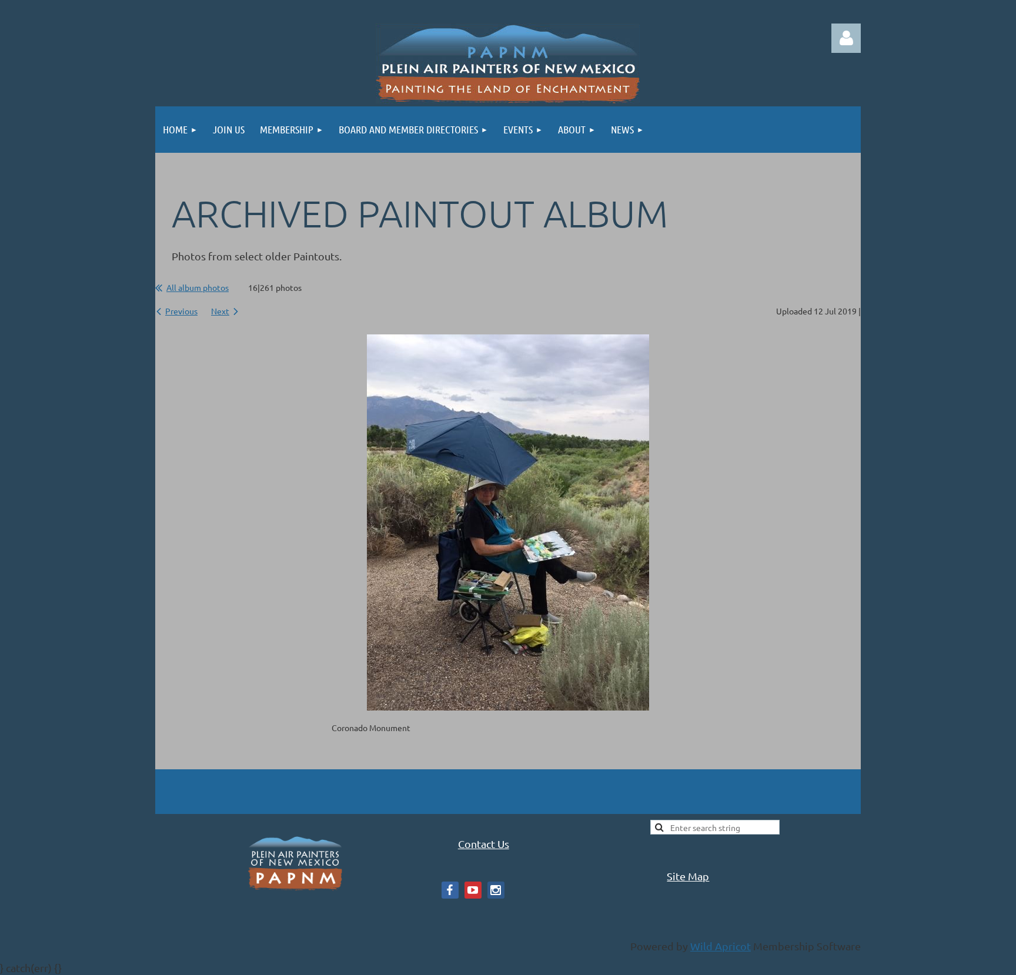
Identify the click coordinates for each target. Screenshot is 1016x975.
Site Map (688, 876)
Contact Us (483, 843)
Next (220, 311)
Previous (181, 311)
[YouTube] (473, 890)
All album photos (197, 287)
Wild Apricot (720, 946)
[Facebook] (450, 890)
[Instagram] (495, 890)
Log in (846, 38)
